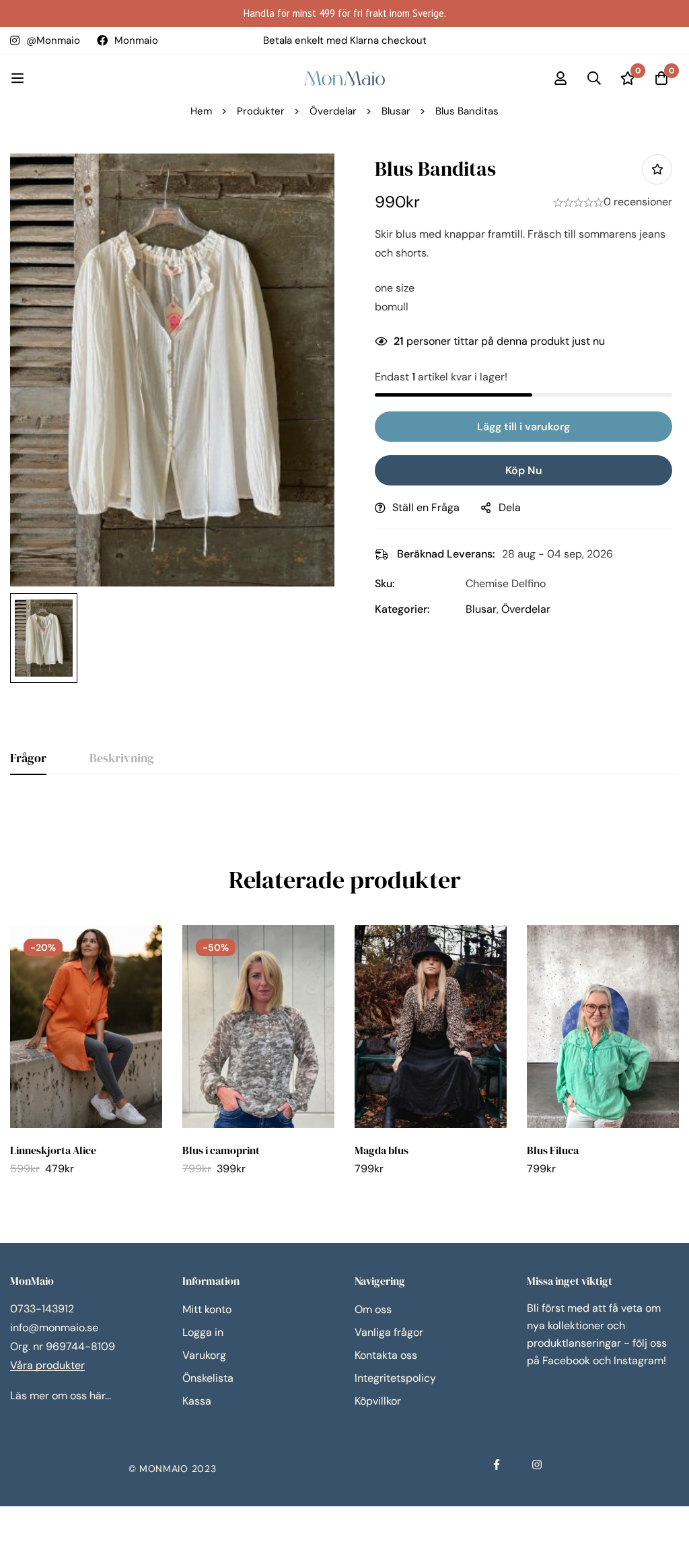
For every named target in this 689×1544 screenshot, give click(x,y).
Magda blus (381, 1150)
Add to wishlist (657, 169)
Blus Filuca (553, 1150)
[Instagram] (537, 1464)
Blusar (396, 111)
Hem (201, 111)
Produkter (261, 111)
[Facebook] (496, 1464)
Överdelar (333, 111)
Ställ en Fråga (426, 507)
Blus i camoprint (221, 1150)
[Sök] (594, 78)
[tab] (28, 759)
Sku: (385, 583)
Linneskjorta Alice (53, 1150)
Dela (510, 507)
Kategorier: (402, 609)
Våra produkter (47, 1365)
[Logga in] (560, 78)
